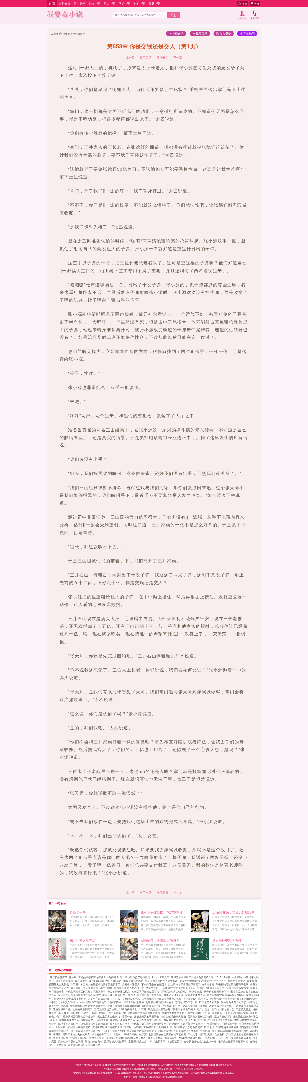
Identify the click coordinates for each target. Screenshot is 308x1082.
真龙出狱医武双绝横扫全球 (107, 1027)
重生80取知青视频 (99, 980)
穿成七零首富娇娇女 (237, 988)
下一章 (177, 57)
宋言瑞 (128, 1027)
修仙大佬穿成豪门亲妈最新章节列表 (126, 1038)
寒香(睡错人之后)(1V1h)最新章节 (146, 1041)
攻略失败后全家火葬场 (173, 1016)
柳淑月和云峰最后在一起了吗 (118, 995)
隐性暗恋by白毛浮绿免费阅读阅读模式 (79, 995)
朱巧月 (142, 1009)
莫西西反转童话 (236, 980)
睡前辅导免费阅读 (69, 1020)
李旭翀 (64, 1005)
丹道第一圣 (78, 912)
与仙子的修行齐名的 (113, 1030)
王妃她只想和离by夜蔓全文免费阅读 (98, 977)
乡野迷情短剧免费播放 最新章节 (88, 1005)
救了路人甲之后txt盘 (222, 1009)
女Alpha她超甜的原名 (190, 1038)
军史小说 (109, 3)
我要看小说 (65, 14)
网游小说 (124, 3)
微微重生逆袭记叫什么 (245, 1016)
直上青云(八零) (222, 1016)
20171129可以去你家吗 (228, 977)
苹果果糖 (205, 1030)
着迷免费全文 (144, 1020)
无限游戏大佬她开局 (115, 1041)
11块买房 (116, 980)
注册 (244, 3)
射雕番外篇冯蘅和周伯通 (159, 1002)
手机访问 (249, 33)
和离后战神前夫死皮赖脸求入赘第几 (178, 1030)
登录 (256, 3)
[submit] (173, 15)
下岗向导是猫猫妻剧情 (153, 984)
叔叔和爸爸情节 (58, 977)
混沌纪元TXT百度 (173, 995)
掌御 (94, 1013)
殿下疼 (177, 1005)
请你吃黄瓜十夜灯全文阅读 (156, 1005)
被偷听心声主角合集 (109, 1013)
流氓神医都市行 (76, 33)
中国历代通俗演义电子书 (210, 988)
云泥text (117, 1034)
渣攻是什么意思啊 (133, 980)
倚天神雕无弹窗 (64, 980)
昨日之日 (76, 1013)
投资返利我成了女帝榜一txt (129, 988)
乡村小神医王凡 (131, 984)
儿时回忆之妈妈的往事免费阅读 (73, 1027)
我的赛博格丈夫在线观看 (76, 1034)
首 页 (52, 3)
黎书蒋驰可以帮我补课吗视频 (232, 984)
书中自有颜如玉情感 (128, 998)
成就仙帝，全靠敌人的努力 (160, 940)
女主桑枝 (219, 1034)
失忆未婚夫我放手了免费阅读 (161, 980)
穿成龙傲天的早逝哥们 (146, 1016)
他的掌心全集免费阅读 (122, 1020)
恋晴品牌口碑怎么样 (186, 1002)
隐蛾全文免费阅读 (195, 995)
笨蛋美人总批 (243, 1009)
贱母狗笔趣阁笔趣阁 (215, 991)
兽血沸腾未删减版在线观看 (227, 1030)
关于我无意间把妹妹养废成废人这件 (161, 998)
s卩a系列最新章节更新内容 (91, 1002)
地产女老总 (203, 1009)
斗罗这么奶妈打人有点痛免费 (84, 1045)
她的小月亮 (220, 980)
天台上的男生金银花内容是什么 (114, 1016)
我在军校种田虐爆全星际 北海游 (126, 1002)
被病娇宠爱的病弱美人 (195, 998)
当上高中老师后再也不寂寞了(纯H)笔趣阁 (191, 984)
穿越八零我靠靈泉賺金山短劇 (123, 1005)
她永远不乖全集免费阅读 (145, 991)
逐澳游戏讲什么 (62, 1009)
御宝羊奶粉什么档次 (118, 991)
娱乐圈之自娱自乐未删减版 (168, 1020)
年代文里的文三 (160, 977)
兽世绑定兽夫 (96, 1038)
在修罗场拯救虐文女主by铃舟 (200, 1041)
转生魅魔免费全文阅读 (233, 1002)
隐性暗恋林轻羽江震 (199, 1013)
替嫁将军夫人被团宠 (135, 1034)
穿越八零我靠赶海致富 (195, 1005)
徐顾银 (72, 977)
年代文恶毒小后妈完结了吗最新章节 (86, 991)
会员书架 (242, 18)
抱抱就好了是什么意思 (70, 1041)
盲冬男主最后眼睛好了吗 (101, 998)
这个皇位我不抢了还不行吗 (135, 977)
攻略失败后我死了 (82, 1009)
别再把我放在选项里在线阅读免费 (167, 1034)
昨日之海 (209, 1027)
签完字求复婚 (60, 1038)
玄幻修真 (64, 3)
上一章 (130, 57)
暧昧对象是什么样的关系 (94, 1020)
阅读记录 (254, 18)
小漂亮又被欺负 (78, 1038)
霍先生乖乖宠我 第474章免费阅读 (225, 995)
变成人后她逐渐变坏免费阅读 (195, 980)
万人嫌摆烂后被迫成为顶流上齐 (177, 988)
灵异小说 (154, 3)
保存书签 (162, 57)
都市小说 (94, 3)
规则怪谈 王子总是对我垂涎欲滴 (230, 1013)
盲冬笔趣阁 (81, 980)
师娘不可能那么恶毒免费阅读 (186, 1027)
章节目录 (201, 33)
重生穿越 (79, 3)
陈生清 (53, 1020)
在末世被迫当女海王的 (193, 1023)
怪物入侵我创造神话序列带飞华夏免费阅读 (209, 1020)
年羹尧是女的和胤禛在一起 (222, 1023)
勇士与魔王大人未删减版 (84, 988)
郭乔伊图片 (106, 988)
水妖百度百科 (174, 1041)
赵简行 (86, 1013)
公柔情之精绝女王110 (174, 1013)
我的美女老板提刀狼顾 (200, 1016)
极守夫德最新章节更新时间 (233, 1041)
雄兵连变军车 (155, 1038)
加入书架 (225, 33)
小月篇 (57, 1034)
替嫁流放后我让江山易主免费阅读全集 (192, 977)
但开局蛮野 (170, 1038)
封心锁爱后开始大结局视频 (86, 1030)
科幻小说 (139, 3)
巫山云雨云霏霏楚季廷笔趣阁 (235, 1038)
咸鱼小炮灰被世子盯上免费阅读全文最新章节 (83, 1023)
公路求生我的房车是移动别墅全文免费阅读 (155, 1023)
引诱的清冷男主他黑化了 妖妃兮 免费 (181, 991)
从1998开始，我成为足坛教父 (233, 912)
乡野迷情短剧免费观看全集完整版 (141, 1013)
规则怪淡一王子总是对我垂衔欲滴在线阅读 (171, 1009)
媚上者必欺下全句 (102, 1034)
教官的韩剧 (152, 988)
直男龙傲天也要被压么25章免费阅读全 (115, 1009)
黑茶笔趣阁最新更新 (227, 1027)
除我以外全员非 (93, 1041)
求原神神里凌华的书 (226, 940)
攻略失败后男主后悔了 (221, 1005)
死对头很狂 (210, 1038)
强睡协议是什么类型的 (222, 998)
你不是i (75, 984)
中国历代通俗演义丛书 (62, 1002)
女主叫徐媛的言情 (247, 998)
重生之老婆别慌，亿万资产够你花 (165, 912)
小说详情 (178, 33)
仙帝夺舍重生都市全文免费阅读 (150, 1027)
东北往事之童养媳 (82, 940)
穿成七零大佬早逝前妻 (200, 1034)
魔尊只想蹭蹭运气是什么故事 (79, 1016)
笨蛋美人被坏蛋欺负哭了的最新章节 (100, 984)
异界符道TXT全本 (120, 1023)
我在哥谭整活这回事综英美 (141, 1030)
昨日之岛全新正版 (209, 1002)
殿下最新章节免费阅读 (149, 995)
